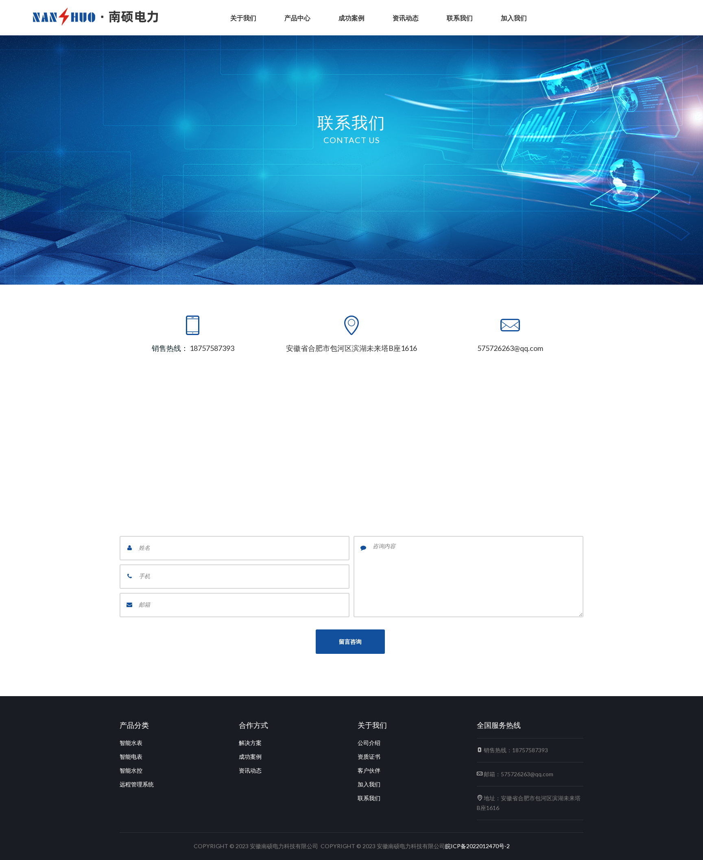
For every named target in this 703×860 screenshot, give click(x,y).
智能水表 (131, 742)
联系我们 (460, 18)
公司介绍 (369, 742)
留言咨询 (350, 641)
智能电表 (131, 756)
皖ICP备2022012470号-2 (477, 846)
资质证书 (369, 756)
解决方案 (250, 742)
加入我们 (514, 18)
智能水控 (131, 770)
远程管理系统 (137, 784)
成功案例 (351, 18)
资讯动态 (406, 18)
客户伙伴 (369, 770)
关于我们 (243, 18)
